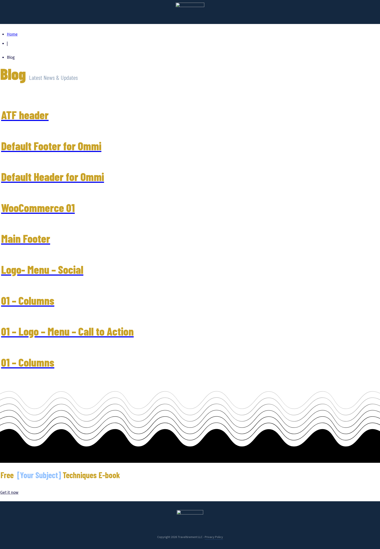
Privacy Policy (214, 537)
